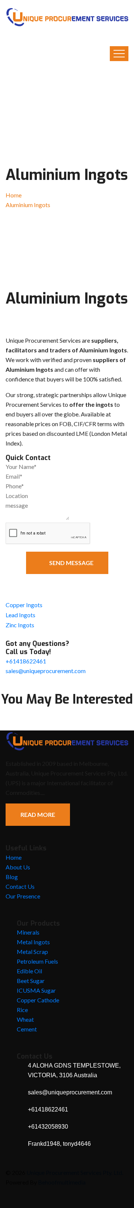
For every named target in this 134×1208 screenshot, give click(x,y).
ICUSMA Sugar (36, 990)
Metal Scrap (32, 951)
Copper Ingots (24, 604)
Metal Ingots (33, 941)
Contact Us (20, 886)
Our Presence (23, 896)
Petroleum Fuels (37, 961)
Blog (12, 876)
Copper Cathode (38, 1000)
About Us (18, 867)
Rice (22, 1009)
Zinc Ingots (20, 624)
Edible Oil (29, 970)
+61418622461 (26, 661)
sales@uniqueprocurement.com (46, 670)
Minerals (28, 932)
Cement (27, 1029)
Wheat (25, 1019)
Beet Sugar (31, 980)
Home (14, 195)
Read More (37, 814)
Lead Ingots (20, 614)
